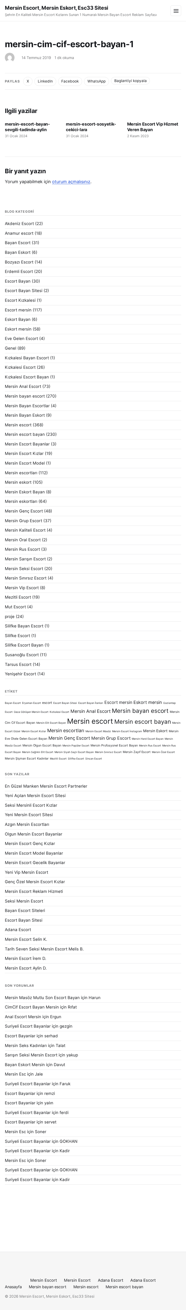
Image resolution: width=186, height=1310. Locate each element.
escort (47, 703)
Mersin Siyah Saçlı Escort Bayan (74, 752)
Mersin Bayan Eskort (25, 415)
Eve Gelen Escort (21, 338)
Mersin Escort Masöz (98, 731)
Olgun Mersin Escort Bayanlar (33, 834)
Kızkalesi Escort (20, 367)
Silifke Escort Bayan (24, 645)
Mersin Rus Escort (22, 549)
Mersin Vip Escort (22, 587)
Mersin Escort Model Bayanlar (34, 853)
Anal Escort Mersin (23, 1016)
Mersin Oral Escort (23, 539)
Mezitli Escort (18, 597)
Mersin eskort (18, 482)
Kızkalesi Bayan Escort (27, 357)
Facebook (70, 81)
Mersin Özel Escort (163, 752)
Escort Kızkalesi (20, 300)
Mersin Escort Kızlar (24, 453)
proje (10, 616)
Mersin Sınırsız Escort (25, 578)
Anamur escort (19, 233)
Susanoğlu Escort (22, 654)
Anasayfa (13, 1286)
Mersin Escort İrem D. (25, 958)
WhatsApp (96, 81)
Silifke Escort (17, 635)
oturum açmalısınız (71, 181)
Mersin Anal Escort (23, 386)
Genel (10, 348)
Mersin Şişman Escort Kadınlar (27, 758)
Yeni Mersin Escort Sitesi (29, 814)
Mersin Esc (15, 1074)
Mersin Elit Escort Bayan (51, 722)
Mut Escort (15, 606)
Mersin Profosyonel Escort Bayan (114, 745)
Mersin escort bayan (25, 434)
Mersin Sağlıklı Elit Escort (37, 752)
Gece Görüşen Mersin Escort (31, 712)
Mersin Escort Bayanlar (27, 444)
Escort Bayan (18, 281)
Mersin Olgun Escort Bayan (42, 745)
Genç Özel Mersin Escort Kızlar (35, 881)
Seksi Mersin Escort (24, 901)
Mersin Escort (43, 1280)
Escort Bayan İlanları (90, 703)
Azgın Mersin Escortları (27, 824)
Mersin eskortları (21, 501)
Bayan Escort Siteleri (25, 910)
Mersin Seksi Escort (24, 568)
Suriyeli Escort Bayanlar (28, 1026)
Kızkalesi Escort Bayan (27, 377)
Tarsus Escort (18, 664)
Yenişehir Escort (20, 673)
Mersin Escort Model (25, 463)
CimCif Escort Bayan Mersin (32, 1007)
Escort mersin (18, 310)
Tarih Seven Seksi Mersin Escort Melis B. (44, 949)
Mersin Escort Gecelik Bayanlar (35, 862)
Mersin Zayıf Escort (137, 752)
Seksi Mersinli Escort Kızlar (31, 805)
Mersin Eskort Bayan (25, 491)
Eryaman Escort (31, 703)
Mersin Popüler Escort (75, 745)
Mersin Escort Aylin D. (26, 968)
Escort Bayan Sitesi (23, 290)
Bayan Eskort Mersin (25, 1064)
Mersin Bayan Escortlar (27, 405)
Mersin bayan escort (25, 396)
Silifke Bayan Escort (24, 626)
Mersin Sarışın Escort (25, 559)
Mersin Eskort (155, 731)
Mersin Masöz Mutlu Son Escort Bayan (42, 997)
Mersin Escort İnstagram (127, 731)
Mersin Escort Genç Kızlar (30, 843)
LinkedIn (45, 81)
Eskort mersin (18, 329)
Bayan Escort (18, 242)
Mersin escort (18, 424)
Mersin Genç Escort (24, 511)
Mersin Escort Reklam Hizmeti (34, 891)
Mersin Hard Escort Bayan (147, 738)
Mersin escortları (21, 472)
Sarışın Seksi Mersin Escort (31, 1055)
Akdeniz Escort (19, 223)
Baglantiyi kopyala (130, 80)
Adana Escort (18, 929)
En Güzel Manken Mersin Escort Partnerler (46, 786)
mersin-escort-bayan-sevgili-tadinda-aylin (27, 126)
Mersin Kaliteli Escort (25, 530)
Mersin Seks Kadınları (26, 1045)
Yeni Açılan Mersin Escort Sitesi (35, 795)
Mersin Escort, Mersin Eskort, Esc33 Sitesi (56, 8)
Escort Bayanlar (20, 1035)
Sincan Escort (93, 758)
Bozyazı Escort (19, 262)
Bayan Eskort (18, 252)
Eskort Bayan (18, 319)
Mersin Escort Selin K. (26, 939)
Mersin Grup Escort (23, 520)
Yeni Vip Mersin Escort (26, 872)
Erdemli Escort (19, 271)
